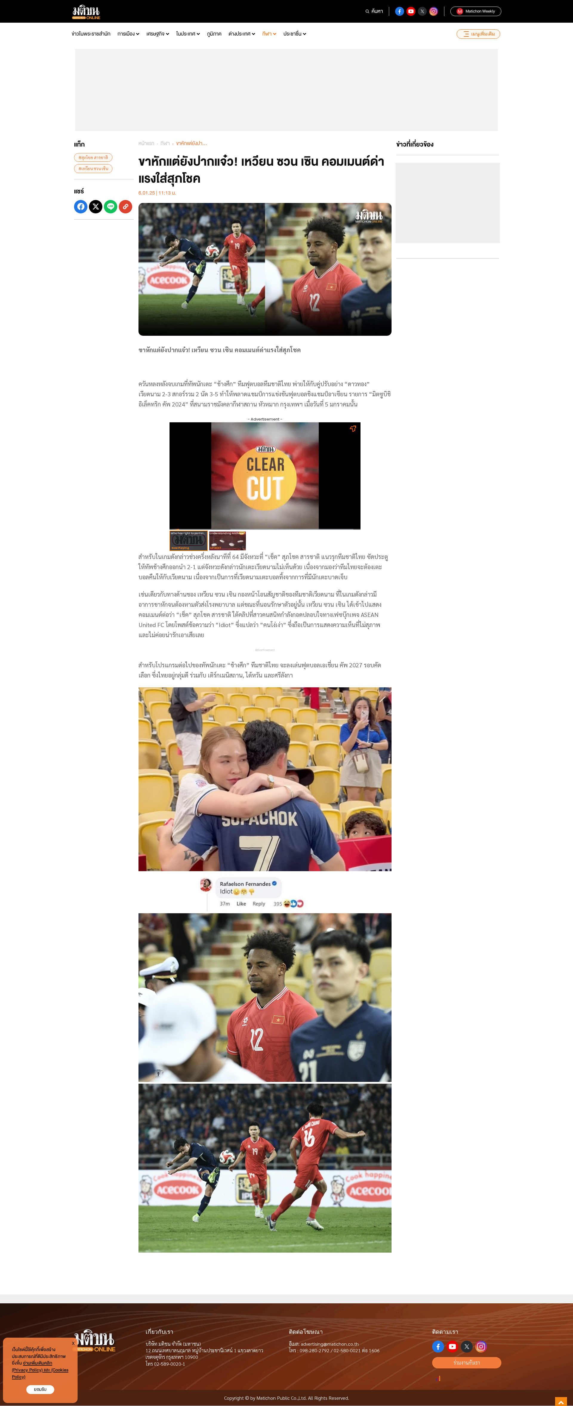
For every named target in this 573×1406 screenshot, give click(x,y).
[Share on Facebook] (80, 206)
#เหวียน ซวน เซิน (93, 168)
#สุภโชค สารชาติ (93, 157)
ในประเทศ (185, 34)
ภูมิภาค (214, 34)
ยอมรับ (40, 1389)
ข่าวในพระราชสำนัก (91, 34)
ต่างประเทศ (239, 34)
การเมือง (126, 34)
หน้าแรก (146, 143)
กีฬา (267, 34)
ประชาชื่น (292, 34)
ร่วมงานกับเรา (467, 1362)
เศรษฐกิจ (155, 34)
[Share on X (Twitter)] (95, 206)
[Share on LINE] (110, 206)
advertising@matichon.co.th (330, 1344)
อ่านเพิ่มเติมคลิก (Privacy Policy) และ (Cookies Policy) (40, 1370)
